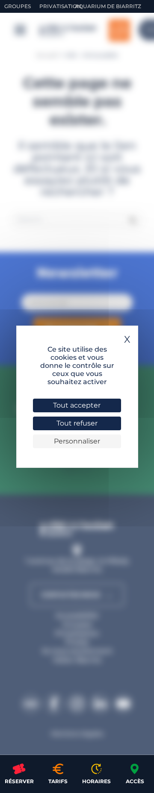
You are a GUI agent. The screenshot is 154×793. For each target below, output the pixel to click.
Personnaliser (77, 441)
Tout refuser (77, 423)
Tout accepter (77, 405)
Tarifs (58, 781)
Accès (135, 781)
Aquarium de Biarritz (108, 6)
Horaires (96, 781)
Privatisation (60, 6)
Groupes (17, 6)
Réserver (19, 781)
